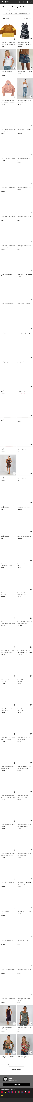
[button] (2, 1092)
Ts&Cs (30, 1100)
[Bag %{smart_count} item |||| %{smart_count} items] (31, 2)
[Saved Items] (27, 2)
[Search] (19, 2)
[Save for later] (14, 39)
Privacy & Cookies (24, 1100)
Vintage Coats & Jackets (20, 13)
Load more (16, 1070)
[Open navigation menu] (2, 2)
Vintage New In (7, 13)
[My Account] (23, 2)
